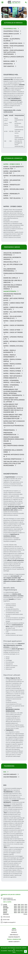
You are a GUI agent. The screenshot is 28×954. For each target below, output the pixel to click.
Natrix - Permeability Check (11, 194)
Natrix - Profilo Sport (12, 368)
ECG (5, 772)
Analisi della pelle (11, 262)
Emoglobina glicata (11, 34)
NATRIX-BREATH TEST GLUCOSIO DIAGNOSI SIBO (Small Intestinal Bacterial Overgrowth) (12, 392)
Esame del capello (10, 278)
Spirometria (8, 64)
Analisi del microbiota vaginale (12, 258)
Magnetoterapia (10, 291)
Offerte (14, 932)
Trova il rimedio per (14, 939)
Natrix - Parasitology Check (11, 185)
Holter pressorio (10, 777)
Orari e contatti (14, 941)
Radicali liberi (9, 61)
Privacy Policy (19, 950)
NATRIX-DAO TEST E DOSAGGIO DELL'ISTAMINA (14, 422)
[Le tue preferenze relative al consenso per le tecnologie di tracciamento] (25, 951)
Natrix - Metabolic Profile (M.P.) (13, 342)
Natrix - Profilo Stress (12, 371)
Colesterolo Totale (11, 31)
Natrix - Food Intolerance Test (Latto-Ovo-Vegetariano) (13, 52)
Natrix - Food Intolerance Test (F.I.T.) (13, 47)
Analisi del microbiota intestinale (12, 254)
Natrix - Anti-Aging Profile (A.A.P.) (13, 299)
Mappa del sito (11, 950)
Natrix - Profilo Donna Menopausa (12, 365)
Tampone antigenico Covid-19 (13, 455)
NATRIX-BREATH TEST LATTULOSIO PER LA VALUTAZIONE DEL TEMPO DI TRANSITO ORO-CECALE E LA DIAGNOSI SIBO (13, 408)
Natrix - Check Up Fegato (12, 321)
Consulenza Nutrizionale (13, 273)
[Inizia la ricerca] (26, 2)
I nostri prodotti (14, 937)
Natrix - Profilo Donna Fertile (12, 360)
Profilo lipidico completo (13, 57)
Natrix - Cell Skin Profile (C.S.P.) (13, 313)
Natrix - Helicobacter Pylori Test (11, 172)
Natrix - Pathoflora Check (13, 189)
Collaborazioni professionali (9, 270)
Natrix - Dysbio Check (11, 164)
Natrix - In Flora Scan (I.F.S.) (13, 175)
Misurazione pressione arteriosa (12, 295)
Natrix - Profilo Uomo (12, 373)
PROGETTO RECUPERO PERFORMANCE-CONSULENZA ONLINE (13, 439)
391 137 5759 (6, 919)
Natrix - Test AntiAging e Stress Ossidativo (12, 377)
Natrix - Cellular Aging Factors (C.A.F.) (12, 317)
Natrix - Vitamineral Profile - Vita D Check (11, 381)
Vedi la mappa (7, 902)
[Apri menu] (2, 2)
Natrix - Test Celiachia (12, 198)
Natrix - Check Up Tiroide (13, 332)
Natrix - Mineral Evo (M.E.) (13, 346)
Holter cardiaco (10, 774)
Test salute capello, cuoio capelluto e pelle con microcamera (13, 463)
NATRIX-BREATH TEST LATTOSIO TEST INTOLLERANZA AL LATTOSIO (14, 400)
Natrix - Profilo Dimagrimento (9, 356)
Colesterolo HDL (10, 28)
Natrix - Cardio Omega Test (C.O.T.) (13, 304)
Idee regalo (14, 934)
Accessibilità (4, 950)
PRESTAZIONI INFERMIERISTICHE (10, 433)
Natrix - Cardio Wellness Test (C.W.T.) (13, 308)
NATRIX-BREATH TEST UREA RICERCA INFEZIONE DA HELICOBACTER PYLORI (12, 416)
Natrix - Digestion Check (13, 43)
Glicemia (6, 36)
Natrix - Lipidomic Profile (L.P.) (13, 338)
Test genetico (8, 66)
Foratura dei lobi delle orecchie (12, 281)
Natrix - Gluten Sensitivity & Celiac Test (13, 167)
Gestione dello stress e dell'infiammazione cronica (12, 287)
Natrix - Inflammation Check (11, 181)
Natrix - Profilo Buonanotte (9, 351)
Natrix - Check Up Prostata (13, 325)
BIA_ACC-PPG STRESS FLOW (13, 264)
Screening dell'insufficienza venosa (13, 444)
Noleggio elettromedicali (13, 425)
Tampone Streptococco (12, 459)
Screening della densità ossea (12, 451)
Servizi (14, 930)
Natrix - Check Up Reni (12, 330)
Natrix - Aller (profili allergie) (11, 40)
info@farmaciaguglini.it (9, 922)
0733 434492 (6, 917)
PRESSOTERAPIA (9, 430)
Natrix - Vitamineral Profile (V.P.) (11, 386)
